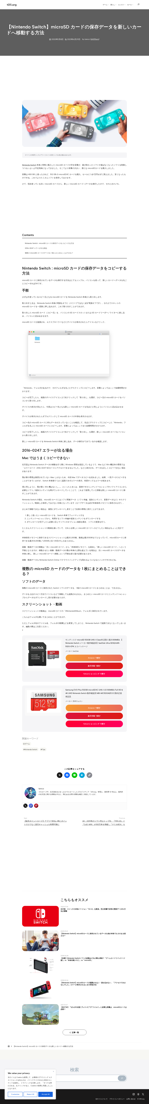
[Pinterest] (36, 806)
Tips (43, 749)
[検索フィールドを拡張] (138, 4)
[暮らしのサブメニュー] (115, 4)
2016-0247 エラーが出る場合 (36, 248)
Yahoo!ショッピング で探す (94, 674)
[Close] (53, 1071)
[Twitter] (25, 806)
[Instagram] (31, 806)
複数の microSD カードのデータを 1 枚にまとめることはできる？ (49, 253)
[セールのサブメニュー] (132, 4)
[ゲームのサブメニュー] (108, 4)
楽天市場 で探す (94, 666)
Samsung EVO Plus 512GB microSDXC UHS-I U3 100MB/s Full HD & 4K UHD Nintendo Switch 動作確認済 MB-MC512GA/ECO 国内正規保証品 (94, 693)
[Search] (122, 1078)
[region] (30, 1084)
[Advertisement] (74, 75)
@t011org (95, 39)
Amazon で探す (94, 658)
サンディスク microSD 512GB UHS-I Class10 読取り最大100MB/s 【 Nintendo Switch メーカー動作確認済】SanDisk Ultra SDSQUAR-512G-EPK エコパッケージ (93, 643)
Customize (15, 1094)
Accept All (45, 1094)
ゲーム (27, 744)
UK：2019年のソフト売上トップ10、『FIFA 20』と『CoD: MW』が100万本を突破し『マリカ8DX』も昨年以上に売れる (103, 824)
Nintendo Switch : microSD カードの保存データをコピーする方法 (49, 243)
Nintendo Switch (29, 165)
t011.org (12, 4)
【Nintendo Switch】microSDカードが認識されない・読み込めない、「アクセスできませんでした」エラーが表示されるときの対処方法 (93, 984)
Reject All (30, 1094)
